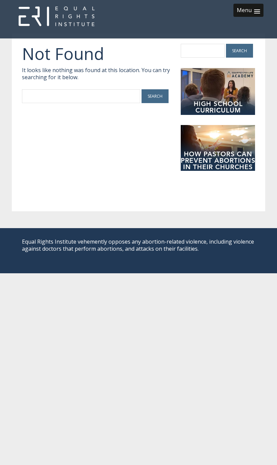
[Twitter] (226, 255)
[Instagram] (250, 255)
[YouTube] (237, 255)
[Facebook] (214, 255)
